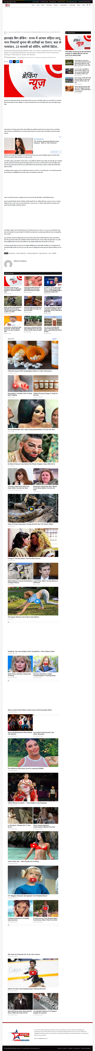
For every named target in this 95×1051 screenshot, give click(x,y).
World (42, 5)
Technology (72, 5)
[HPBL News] (7, 5)
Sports (83, 5)
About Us (65, 1048)
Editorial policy (53, 1)
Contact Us (59, 1048)
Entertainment (63, 5)
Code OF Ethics (36, 1)
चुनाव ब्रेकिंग (54, 253)
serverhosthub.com (35, 1048)
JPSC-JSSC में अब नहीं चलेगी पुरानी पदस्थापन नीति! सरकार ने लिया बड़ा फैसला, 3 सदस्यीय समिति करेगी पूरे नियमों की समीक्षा (53, 329)
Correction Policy (44, 1)
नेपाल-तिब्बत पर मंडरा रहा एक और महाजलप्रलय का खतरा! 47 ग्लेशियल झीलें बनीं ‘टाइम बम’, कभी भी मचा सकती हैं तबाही (12, 290)
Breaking (11, 32)
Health (78, 5)
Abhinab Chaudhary (11, 57)
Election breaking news (21, 253)
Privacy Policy (77, 1048)
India (38, 5)
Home (33, 5)
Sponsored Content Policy (84, 1)
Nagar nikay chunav (43, 253)
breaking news (12, 253)
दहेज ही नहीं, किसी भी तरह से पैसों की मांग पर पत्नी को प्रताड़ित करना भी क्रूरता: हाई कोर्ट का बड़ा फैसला (33, 309)
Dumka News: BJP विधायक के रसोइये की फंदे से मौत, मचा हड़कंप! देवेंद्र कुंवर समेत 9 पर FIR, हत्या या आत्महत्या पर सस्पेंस (12, 329)
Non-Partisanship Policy (71, 1)
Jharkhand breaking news (32, 253)
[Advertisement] (47, 18)
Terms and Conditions (86, 1048)
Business (56, 5)
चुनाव (50, 253)
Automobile (49, 5)
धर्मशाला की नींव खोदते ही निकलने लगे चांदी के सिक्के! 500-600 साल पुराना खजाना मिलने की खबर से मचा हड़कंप (32, 289)
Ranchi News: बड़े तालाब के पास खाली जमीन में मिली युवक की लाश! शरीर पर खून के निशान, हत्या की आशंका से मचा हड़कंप (33, 329)
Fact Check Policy (61, 1)
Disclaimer (70, 1048)
